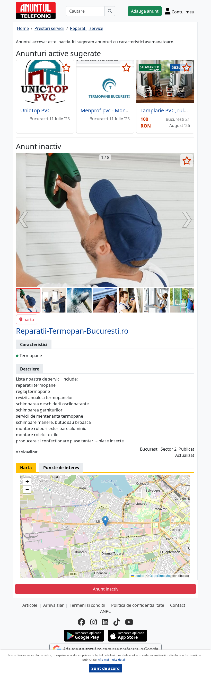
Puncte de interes (61, 467)
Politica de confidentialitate (137, 605)
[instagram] (93, 622)
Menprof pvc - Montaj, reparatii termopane (131, 110)
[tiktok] (116, 622)
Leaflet (139, 575)
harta (28, 319)
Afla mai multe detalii (112, 659)
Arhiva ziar (53, 605)
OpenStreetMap (161, 575)
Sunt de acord (105, 668)
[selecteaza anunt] (66, 67)
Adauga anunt (145, 11)
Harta (26, 467)
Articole (29, 605)
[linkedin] (105, 622)
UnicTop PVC (35, 110)
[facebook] (81, 622)
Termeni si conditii (87, 605)
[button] (105, 521)
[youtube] (129, 622)
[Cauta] (109, 11)
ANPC (105, 611)
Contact (177, 605)
